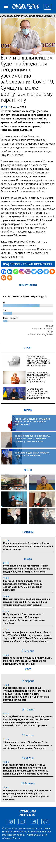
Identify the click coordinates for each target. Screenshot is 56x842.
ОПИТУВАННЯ (28, 285)
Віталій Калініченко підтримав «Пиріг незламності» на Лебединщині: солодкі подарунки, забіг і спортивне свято (26, 568)
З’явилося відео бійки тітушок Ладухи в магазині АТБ (32, 454)
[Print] (52, 271)
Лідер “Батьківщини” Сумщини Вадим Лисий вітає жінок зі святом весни (32, 421)
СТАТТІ (28, 347)
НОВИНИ (28, 532)
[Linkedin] (9, 271)
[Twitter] (46, 271)
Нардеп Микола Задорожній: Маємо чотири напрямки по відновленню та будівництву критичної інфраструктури (39, 394)
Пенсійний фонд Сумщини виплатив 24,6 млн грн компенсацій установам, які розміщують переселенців (27, 660)
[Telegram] (34, 271)
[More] (9, 278)
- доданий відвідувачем (40, 334)
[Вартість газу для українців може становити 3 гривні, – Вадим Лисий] (42, 499)
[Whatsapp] (16, 271)
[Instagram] (22, 271)
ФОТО (28, 470)
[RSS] (3, 278)
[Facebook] (3, 271)
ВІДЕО (28, 410)
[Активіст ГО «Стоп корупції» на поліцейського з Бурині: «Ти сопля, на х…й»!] (14, 516)
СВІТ (28, 669)
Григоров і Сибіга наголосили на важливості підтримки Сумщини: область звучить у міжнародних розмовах (23, 585)
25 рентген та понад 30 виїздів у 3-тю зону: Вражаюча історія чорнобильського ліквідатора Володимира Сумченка (27, 745)
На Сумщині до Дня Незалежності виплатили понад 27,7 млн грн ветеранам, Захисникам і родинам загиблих (24, 619)
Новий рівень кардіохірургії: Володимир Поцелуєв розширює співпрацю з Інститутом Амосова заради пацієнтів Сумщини (27, 795)
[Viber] (28, 271)
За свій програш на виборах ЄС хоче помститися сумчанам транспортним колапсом (32, 438)
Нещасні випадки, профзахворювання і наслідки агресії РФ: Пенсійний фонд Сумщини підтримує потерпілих (26, 601)
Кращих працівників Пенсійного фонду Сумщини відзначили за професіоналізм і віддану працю (28, 546)
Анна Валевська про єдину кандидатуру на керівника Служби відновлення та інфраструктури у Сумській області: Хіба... (39, 378)
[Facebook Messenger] (40, 271)
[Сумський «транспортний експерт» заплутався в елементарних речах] (42, 482)
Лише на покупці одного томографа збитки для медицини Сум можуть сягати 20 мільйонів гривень (38, 361)
